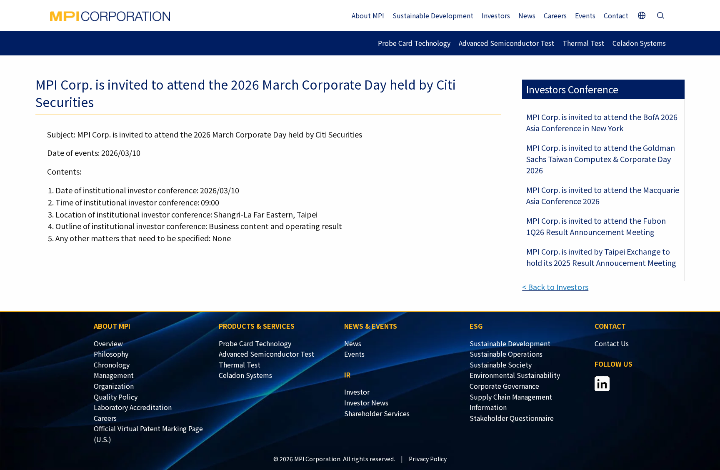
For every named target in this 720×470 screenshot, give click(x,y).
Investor (357, 392)
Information (488, 407)
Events (585, 15)
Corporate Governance (504, 386)
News (526, 15)
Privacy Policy (428, 459)
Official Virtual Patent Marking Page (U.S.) (148, 433)
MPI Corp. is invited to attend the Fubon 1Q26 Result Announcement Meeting (596, 226)
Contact (616, 15)
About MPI (368, 15)
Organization (114, 386)
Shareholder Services (377, 413)
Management (114, 375)
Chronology (112, 365)
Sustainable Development (432, 15)
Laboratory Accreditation (133, 407)
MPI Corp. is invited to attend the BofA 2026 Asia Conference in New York (602, 122)
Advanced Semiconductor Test (506, 43)
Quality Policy (116, 397)
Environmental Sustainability (515, 375)
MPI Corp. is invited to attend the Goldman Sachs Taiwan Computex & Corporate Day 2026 (600, 158)
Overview (108, 343)
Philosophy (111, 354)
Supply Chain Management (511, 397)
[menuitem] (156, 343)
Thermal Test (583, 43)
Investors (496, 15)
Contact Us (612, 343)
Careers (555, 15)
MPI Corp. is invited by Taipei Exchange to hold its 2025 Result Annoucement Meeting (601, 257)
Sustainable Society (501, 365)
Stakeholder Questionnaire (512, 418)
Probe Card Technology (414, 43)
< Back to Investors (555, 286)
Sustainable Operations (506, 354)
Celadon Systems (639, 43)
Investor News (366, 403)
